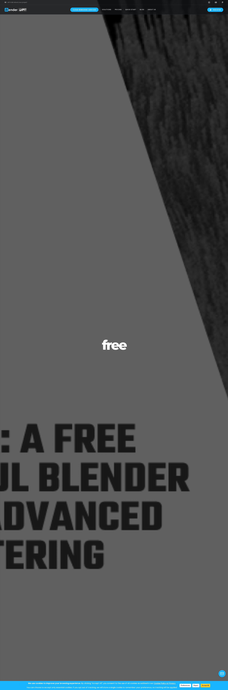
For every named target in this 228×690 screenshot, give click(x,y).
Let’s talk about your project (17, 2)
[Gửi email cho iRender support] (222, 673)
